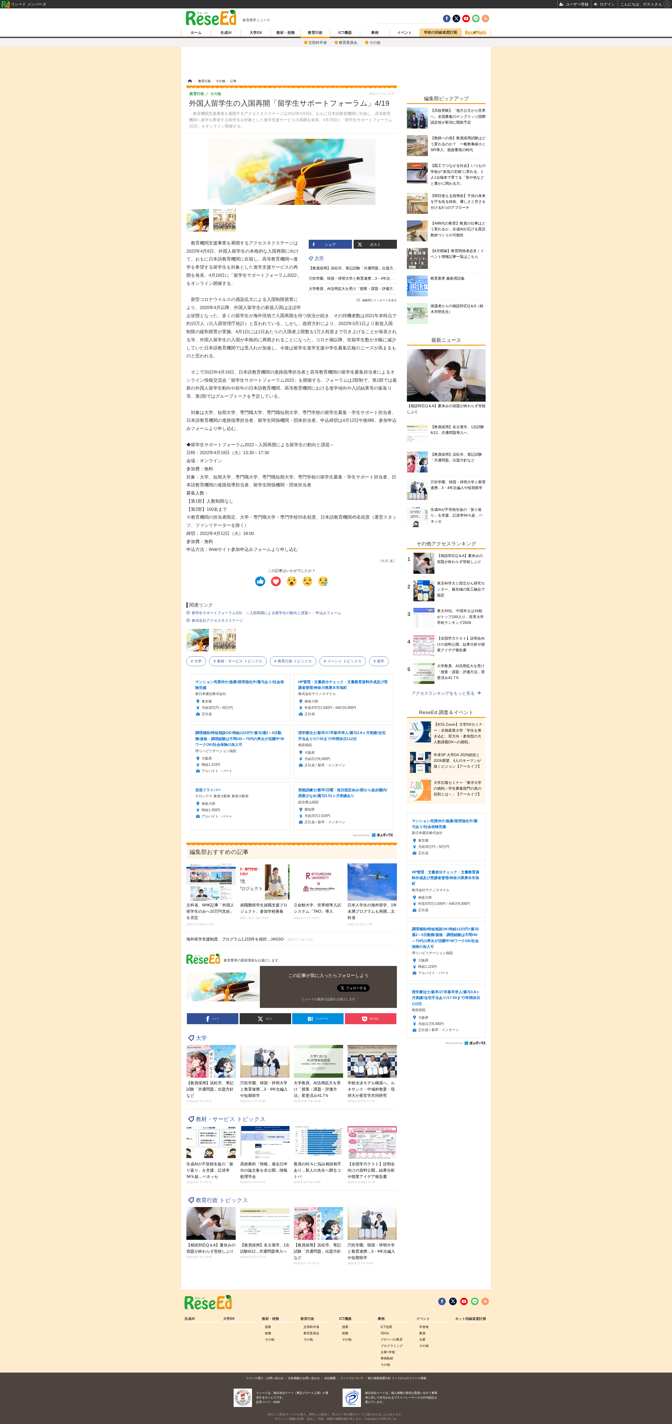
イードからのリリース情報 (409, 1378)
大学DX (256, 32)
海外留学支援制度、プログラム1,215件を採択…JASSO (249, 939)
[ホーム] (189, 81)
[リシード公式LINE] (475, 1301)
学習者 (424, 1327)
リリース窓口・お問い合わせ (265, 1378)
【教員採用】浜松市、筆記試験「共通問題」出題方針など (356, 268)
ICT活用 (386, 1327)
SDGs (385, 1333)
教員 (422, 1333)
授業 (268, 1327)
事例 (375, 32)
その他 (374, 42)
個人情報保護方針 (379, 1378)
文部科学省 (317, 42)
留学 (380, 661)
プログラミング (392, 1346)
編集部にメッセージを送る (379, 300)
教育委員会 (348, 42)
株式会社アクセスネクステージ (217, 620)
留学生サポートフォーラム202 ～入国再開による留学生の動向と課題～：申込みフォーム (266, 613)
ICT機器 (345, 32)
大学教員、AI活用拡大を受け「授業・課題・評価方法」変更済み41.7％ (367, 288)
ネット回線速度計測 (470, 1319)
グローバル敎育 (392, 1339)
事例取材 (387, 1358)
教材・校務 (285, 32)
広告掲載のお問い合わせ (304, 1378)
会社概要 (330, 1378)
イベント (404, 32)
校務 (268, 1333)
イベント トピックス (344, 661)
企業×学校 (388, 1352)
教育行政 (315, 32)
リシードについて (351, 1378)
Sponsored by (361, 835)
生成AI (226, 32)
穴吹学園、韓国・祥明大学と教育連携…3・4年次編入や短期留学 (362, 278)
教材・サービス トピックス (239, 661)
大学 (319, 258)
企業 (422, 1339)
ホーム (196, 32)
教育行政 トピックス (295, 661)
